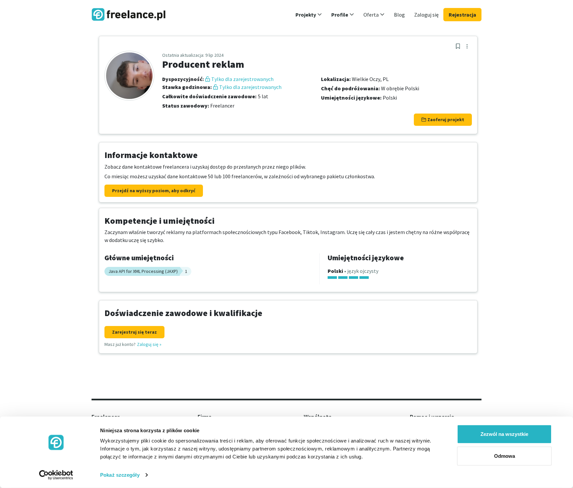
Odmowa (504, 455)
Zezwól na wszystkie (504, 434)
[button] (309, 14)
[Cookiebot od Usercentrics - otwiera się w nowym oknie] (56, 475)
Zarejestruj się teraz (134, 332)
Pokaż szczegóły (120, 475)
